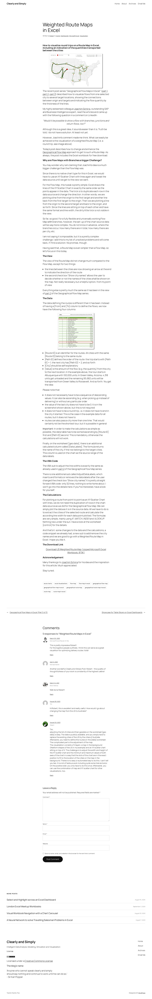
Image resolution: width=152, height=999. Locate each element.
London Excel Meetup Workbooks (24, 906)
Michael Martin (54, 665)
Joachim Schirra (82, 108)
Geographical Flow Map (54, 152)
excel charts (48, 583)
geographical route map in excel (95, 587)
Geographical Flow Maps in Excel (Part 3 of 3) (29, 612)
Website (45, 844)
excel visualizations (61, 583)
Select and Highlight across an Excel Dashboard (31, 900)
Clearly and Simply (16, 3)
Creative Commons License (39, 961)
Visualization (84, 36)
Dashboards (64, 36)
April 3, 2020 (54, 662)
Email (45, 834)
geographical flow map (100, 583)
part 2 (46, 94)
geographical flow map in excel (54, 587)
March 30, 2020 (55, 638)
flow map (73, 583)
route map (47, 591)
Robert (52, 36)
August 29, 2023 (55, 722)
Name (45, 824)
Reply (51, 655)
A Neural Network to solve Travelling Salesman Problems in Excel (40, 920)
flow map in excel (84, 583)
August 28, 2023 (55, 701)
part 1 (104, 91)
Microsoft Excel (74, 36)
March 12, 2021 (54, 683)
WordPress (141, 993)
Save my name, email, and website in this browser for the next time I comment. (70, 853)
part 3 (53, 94)
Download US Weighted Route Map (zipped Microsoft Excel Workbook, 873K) (76, 551)
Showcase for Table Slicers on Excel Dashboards (122, 612)
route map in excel (59, 591)
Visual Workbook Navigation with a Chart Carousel (32, 913)
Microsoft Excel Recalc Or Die (59, 641)
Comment (46, 797)
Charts (58, 36)
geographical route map (74, 587)
